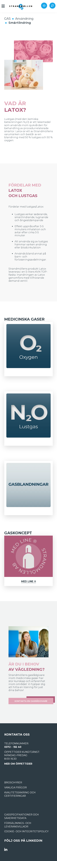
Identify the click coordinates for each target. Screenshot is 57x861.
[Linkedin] (5, 849)
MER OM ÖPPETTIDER (18, 763)
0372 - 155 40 (12, 747)
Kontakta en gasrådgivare (31, 701)
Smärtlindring (20, 23)
